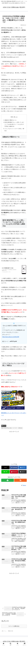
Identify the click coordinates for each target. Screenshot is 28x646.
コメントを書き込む (14, 626)
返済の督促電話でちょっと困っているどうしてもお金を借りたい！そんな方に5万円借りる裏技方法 (14, 124)
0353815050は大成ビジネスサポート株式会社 (12, 428)
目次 (12, 117)
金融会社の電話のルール (10, 120)
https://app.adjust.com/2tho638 (10, 337)
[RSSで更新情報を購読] (20, 480)
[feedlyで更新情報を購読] (7, 480)
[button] (22, 472)
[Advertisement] (14, 447)
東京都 (4, 425)
